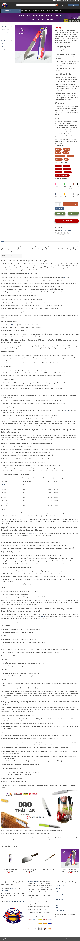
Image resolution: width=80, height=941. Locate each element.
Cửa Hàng (35, 10)
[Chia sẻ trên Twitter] (58, 233)
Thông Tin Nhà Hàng (56, 10)
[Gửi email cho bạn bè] (61, 233)
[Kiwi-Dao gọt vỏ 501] (50, 858)
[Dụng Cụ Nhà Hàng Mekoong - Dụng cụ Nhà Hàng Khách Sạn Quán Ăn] (7, 5)
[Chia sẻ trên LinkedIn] (67, 233)
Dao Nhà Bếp (40, 19)
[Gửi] (57, 5)
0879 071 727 (14, 888)
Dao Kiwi (50, 19)
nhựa (29, 273)
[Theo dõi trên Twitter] (76, 0)
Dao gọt (3, 484)
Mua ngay (59, 208)
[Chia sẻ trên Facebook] (56, 233)
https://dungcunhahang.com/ (16, 901)
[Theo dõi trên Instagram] (75, 0)
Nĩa (2, 43)
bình (28, 487)
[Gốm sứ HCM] (40, 923)
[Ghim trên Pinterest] (64, 233)
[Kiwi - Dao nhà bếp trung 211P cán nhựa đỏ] (70, 858)
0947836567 (5, 890)
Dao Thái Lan (68, 230)
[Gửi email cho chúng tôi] (78, 0)
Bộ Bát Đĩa (4, 26)
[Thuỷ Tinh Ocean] (35, 923)
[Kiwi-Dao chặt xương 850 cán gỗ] (30, 858)
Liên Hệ (48, 10)
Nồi (2, 46)
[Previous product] (77, 17)
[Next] (79, 863)
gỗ (28, 383)
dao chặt (66, 410)
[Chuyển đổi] (11, 26)
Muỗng (3, 40)
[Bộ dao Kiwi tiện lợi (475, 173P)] (10, 858)
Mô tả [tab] (2, 243)
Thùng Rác (4, 49)
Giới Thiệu (42, 10)
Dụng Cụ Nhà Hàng (25, 10)
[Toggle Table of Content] (18, 255)
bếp (64, 277)
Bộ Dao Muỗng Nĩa (6, 29)
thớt (12, 325)
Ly (1, 37)
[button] (63, 5)
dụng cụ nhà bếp (33, 533)
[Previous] (1, 863)
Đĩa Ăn (3, 35)
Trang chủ (30, 19)
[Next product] (74, 17)
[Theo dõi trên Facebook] (73, 0)
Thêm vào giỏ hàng (70, 204)
